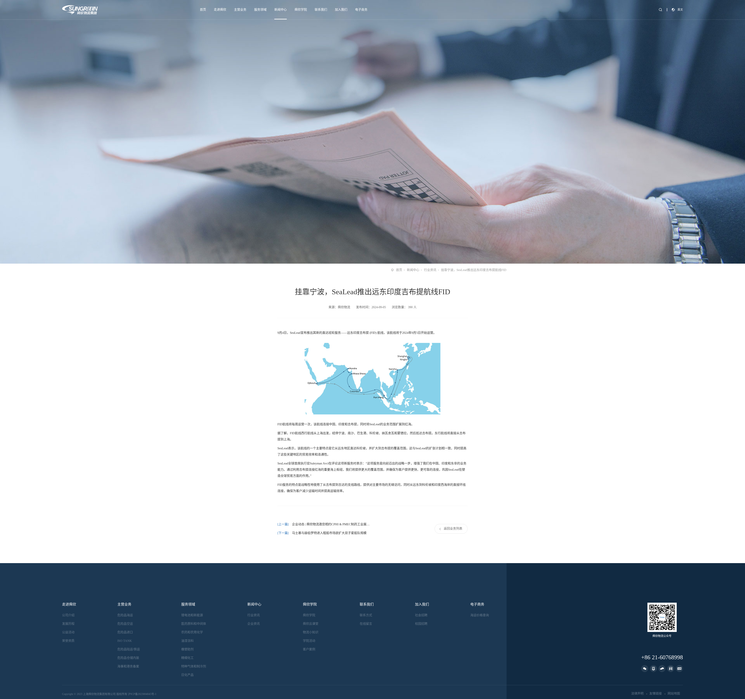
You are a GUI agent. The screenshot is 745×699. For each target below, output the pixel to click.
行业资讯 (430, 270)
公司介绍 (68, 615)
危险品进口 (125, 632)
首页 (203, 9)
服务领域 (260, 9)
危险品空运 (125, 623)
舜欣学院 (301, 9)
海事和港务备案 (128, 666)
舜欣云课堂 (310, 623)
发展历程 (68, 623)
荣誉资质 (68, 640)
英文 (680, 9)
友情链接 (655, 693)
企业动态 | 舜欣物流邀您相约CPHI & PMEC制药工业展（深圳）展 (332, 524)
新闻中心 (280, 9)
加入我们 (341, 9)
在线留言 (366, 623)
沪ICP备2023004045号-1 (142, 694)
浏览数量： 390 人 (404, 307)
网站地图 (674, 693)
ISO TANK (124, 640)
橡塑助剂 (187, 649)
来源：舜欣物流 (339, 307)
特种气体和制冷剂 (193, 666)
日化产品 (187, 675)
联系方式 (366, 615)
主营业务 (240, 9)
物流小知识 (310, 632)
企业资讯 (253, 623)
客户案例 (309, 649)
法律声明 (637, 693)
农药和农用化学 (192, 632)
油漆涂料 (187, 640)
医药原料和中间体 (193, 623)
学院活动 (309, 640)
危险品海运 (125, 615)
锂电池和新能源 (192, 615)
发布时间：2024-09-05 (371, 307)
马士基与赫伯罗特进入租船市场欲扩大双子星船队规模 (329, 533)
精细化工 (187, 657)
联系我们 (321, 9)
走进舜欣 (220, 9)
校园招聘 (421, 623)
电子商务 (361, 9)
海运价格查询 (479, 615)
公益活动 (68, 632)
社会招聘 (421, 615)
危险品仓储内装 (128, 657)
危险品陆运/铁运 (128, 649)
